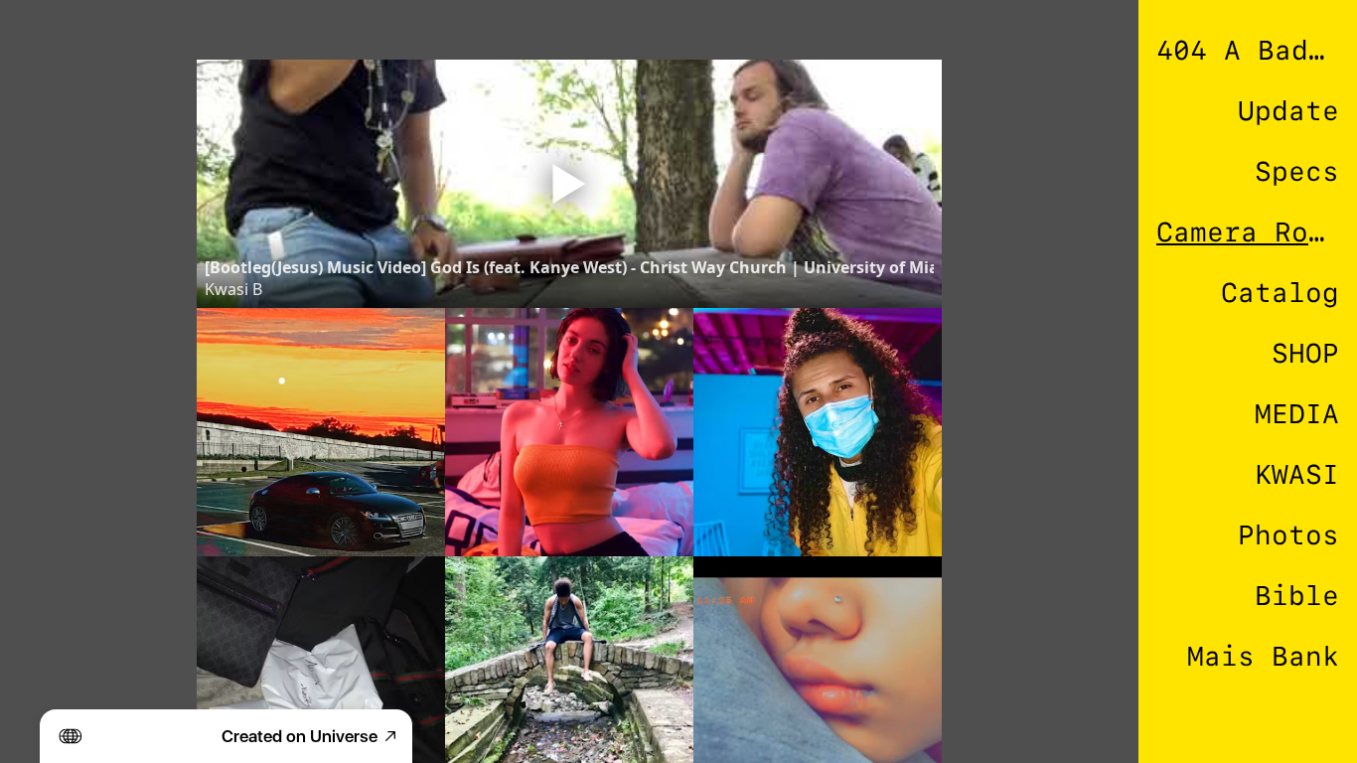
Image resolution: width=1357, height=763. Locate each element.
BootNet (1280, 716)
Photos (1288, 535)
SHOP (1305, 353)
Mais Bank (1263, 656)
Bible (1297, 595)
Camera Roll (1247, 232)
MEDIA (1297, 413)
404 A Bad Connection (1247, 50)
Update (1288, 110)
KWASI (1297, 474)
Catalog (1280, 292)
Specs (1297, 171)
